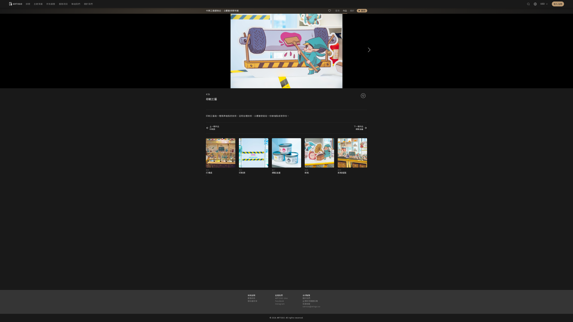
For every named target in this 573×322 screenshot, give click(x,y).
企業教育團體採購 (310, 301)
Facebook (279, 301)
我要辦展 (306, 304)
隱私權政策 (252, 301)
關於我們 (306, 298)
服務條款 (251, 298)
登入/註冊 (558, 4)
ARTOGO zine (281, 298)
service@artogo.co (311, 307)
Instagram (280, 304)
